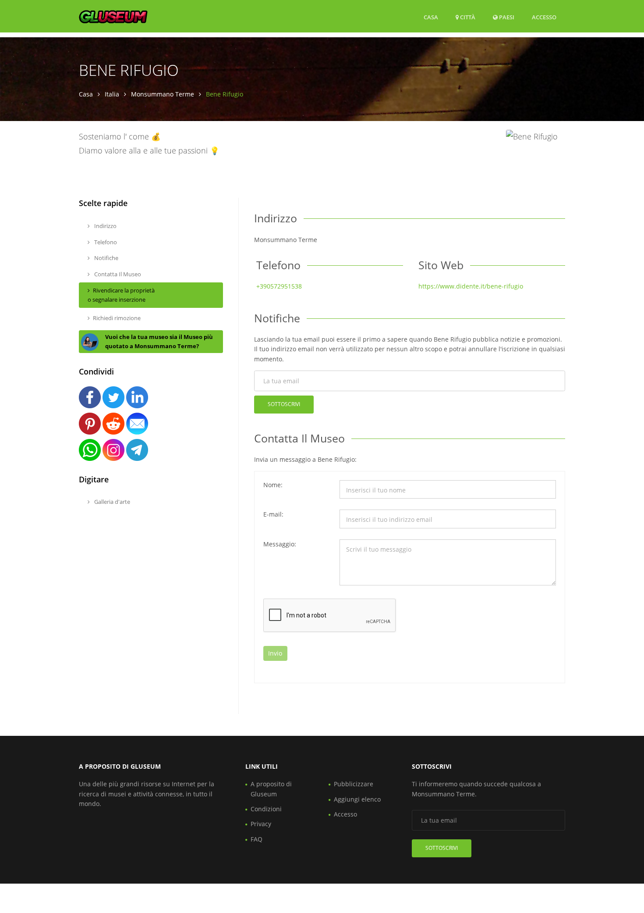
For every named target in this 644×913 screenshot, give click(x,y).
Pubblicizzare (353, 784)
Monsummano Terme (162, 94)
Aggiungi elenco (357, 799)
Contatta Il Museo (117, 274)
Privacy (261, 824)
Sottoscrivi (284, 404)
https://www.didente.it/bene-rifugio (470, 286)
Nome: (273, 485)
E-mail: (273, 514)
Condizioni (266, 809)
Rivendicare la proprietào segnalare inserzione (121, 294)
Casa (431, 17)
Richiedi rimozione (117, 318)
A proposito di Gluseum (271, 789)
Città (467, 17)
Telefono (105, 242)
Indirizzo (105, 226)
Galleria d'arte (111, 502)
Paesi (506, 17)
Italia (112, 94)
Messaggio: (279, 544)
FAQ (256, 839)
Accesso (544, 17)
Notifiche (105, 258)
